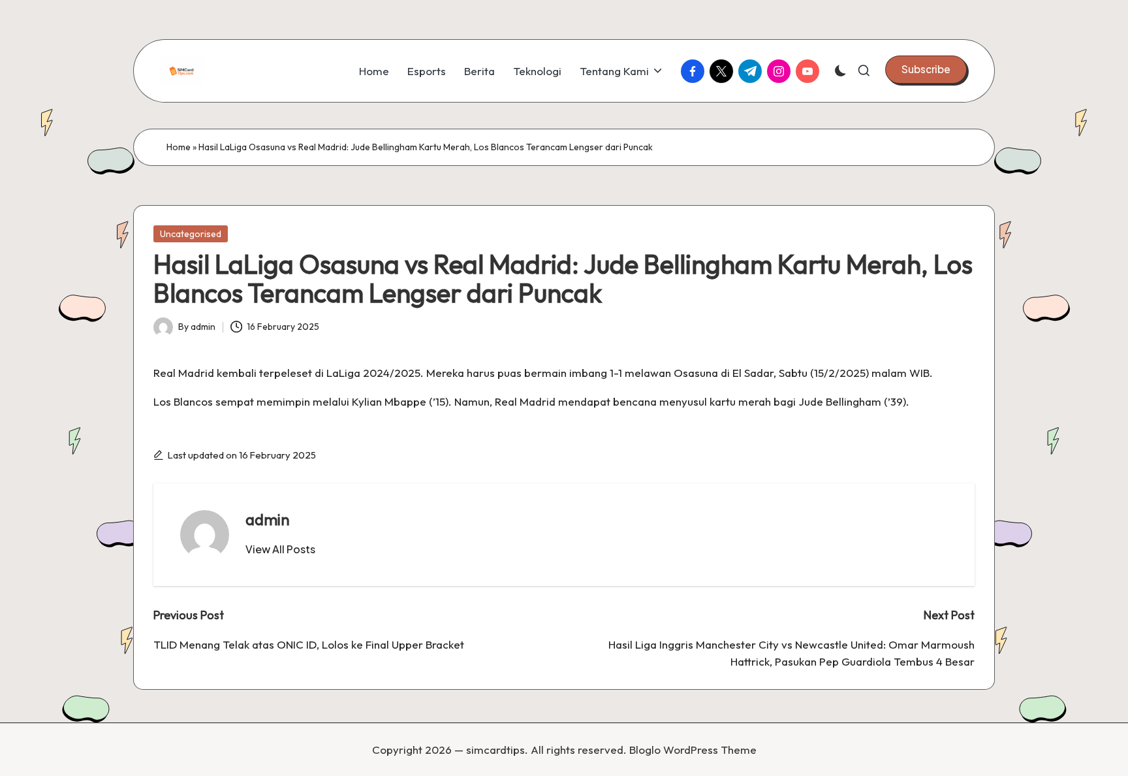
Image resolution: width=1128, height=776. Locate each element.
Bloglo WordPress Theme (693, 749)
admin (267, 519)
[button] (926, 69)
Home (178, 147)
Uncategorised (190, 234)
